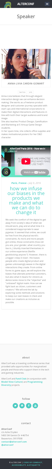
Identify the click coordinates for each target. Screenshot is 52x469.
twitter (22, 92)
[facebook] (28, 405)
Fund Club (21, 378)
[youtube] (35, 405)
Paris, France (18, 183)
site (30, 92)
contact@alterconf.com (14, 441)
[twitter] (15, 405)
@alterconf (7, 444)
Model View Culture (11, 381)
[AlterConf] (8, 4)
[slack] (22, 405)
